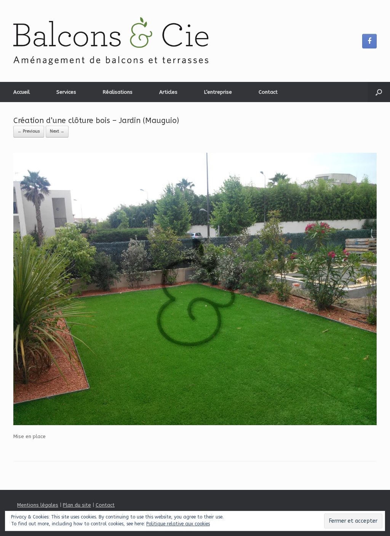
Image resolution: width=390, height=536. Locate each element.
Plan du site (77, 505)
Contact (268, 92)
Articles (168, 92)
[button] (379, 92)
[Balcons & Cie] (110, 41)
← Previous (29, 131)
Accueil (21, 92)
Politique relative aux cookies (178, 523)
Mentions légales (37, 505)
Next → (57, 131)
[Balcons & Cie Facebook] (369, 41)
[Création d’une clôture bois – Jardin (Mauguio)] (195, 423)
